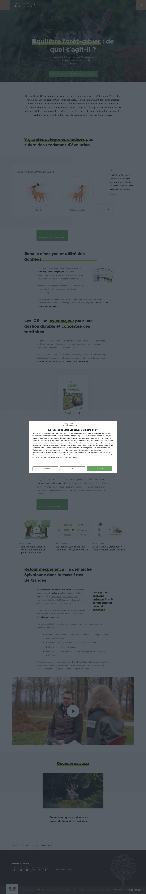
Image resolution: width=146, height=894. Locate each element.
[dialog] (73, 447)
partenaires (46, 433)
